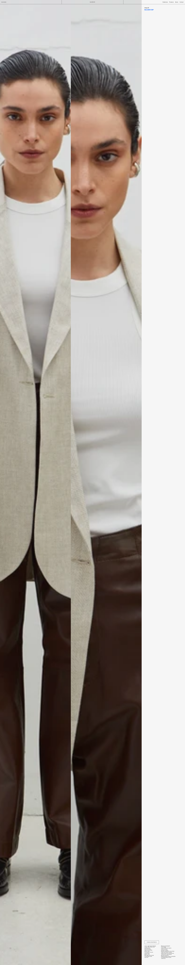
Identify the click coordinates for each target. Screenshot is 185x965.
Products (171, 2)
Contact (182, 2)
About (176, 2)
